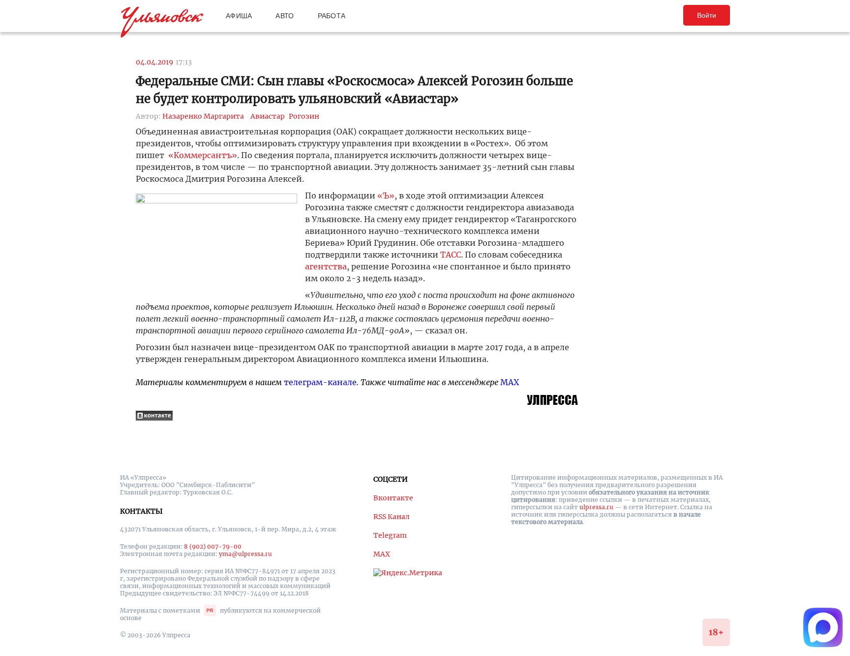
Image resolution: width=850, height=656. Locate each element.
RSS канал (391, 516)
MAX (509, 382)
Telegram (390, 535)
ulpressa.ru (596, 507)
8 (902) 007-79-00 (213, 546)
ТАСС (450, 255)
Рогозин (304, 116)
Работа (332, 16)
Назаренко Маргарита (203, 116)
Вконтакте (393, 497)
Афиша (239, 16)
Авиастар (267, 116)
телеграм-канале (320, 382)
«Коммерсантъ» (202, 155)
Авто (284, 16)
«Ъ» (386, 195)
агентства (326, 266)
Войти (706, 15)
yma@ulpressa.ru (245, 554)
